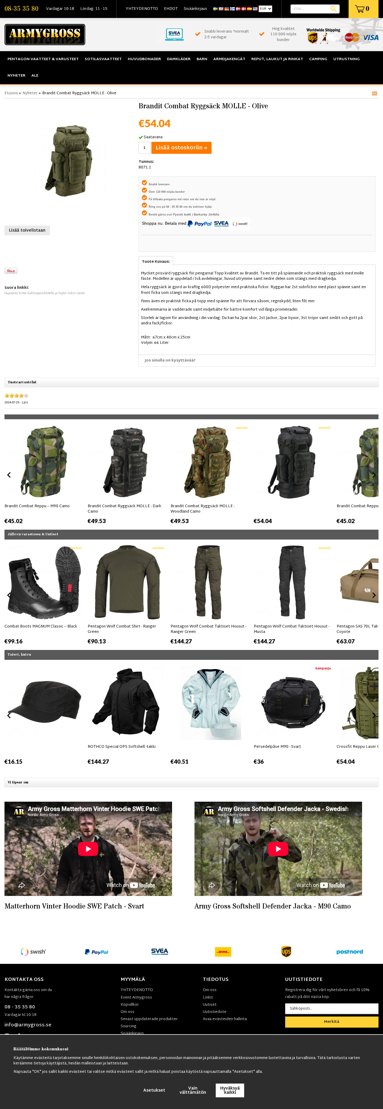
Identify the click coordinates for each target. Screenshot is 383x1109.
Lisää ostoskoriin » (181, 148)
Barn (202, 59)
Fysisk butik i (183, 214)
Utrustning (346, 59)
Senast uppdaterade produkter (149, 1019)
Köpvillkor (130, 1004)
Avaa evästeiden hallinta (225, 1019)
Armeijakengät (229, 59)
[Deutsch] (226, 9)
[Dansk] (243, 9)
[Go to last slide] (9, 595)
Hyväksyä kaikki (230, 1090)
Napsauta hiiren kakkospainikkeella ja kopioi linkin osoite (44, 293)
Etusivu (11, 93)
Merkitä (331, 1022)
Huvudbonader (144, 59)
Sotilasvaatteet (103, 59)
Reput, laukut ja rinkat (277, 59)
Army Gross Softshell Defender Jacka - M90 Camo (272, 906)
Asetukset (154, 1090)
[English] (221, 9)
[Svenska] (215, 9)
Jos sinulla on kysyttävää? (170, 360)
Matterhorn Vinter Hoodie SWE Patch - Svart (74, 906)
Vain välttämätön (193, 1090)
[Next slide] (374, 475)
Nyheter (16, 75)
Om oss (127, 1012)
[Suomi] (232, 9)
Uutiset (210, 1004)
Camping (318, 59)
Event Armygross (136, 997)
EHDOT (171, 9)
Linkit (208, 997)
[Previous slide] (9, 475)
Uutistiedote (215, 1012)
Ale (34, 75)
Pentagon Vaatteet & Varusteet (43, 59)
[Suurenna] (70, 161)
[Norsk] (238, 9)
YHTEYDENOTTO (142, 9)
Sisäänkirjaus (195, 9)
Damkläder (179, 59)
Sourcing (128, 1026)
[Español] (249, 9)
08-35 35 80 (21, 8)
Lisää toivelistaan (27, 230)
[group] (44, 473)
